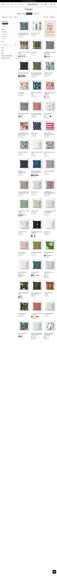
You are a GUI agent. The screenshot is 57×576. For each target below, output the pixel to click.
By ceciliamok (33, 154)
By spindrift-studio (21, 194)
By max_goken (20, 173)
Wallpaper (4, 4)
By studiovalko (46, 95)
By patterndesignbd (21, 74)
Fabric (16, 4)
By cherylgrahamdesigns (21, 54)
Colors (11, 17)
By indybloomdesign (21, 253)
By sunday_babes (46, 274)
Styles (16, 17)
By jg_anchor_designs (34, 335)
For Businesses (21, 4)
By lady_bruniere (33, 273)
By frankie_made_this (47, 335)
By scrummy (20, 334)
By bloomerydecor (21, 35)
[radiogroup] (9, 35)
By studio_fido (20, 153)
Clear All (4, 26)
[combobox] (37, 14)
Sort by (8, 29)
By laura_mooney (33, 212)
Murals (8, 4)
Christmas (5, 23)
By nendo (45, 154)
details (34, 1)
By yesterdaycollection (21, 213)
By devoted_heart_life (47, 135)
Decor (12, 4)
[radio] (2, 31)
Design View (46, 17)
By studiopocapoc (33, 115)
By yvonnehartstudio (34, 173)
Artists (8, 41)
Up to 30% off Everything (27, 1)
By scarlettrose (46, 253)
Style (8, 50)
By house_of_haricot (47, 213)
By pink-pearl (33, 53)
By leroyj (45, 172)
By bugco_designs (33, 134)
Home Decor (29, 13)
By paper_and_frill (46, 54)
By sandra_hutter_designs (22, 135)
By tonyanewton (46, 114)
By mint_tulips (33, 193)
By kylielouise (33, 95)
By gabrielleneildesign (47, 194)
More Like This (20, 37)
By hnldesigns (33, 253)
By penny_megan (20, 273)
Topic (8, 53)
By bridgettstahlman (21, 114)
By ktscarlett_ (33, 234)
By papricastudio (33, 34)
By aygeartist (33, 295)
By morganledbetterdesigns (35, 75)
